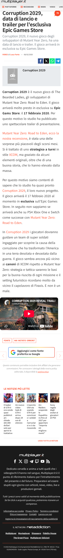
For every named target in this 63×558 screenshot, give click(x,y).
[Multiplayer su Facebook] (15, 461)
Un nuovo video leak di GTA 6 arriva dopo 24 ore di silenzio (19, 414)
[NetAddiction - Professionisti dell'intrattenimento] (38, 527)
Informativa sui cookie (14, 511)
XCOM (13, 154)
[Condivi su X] (46, 61)
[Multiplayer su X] (20, 461)
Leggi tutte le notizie (48, 441)
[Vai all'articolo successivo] (3, 355)
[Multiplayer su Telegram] (31, 461)
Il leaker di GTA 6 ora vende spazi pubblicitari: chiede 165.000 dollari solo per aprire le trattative (8, 419)
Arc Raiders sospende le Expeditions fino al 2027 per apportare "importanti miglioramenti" (43, 419)
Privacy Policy (32, 511)
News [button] (43, 7)
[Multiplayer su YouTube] (42, 461)
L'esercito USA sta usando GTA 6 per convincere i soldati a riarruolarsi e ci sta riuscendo (31, 416)
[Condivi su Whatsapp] (52, 61)
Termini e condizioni (49, 511)
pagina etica (43, 371)
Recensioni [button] (29, 7)
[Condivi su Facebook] (40, 61)
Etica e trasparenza (18, 514)
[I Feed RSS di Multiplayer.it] (48, 461)
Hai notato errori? (24, 340)
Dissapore (36, 533)
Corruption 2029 (34, 70)
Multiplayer (11, 533)
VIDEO (5, 54)
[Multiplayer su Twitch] (37, 461)
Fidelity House (49, 533)
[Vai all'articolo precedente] (60, 355)
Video (52, 7)
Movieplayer (24, 533)
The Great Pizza (21, 537)
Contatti (33, 514)
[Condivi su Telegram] (58, 61)
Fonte (7, 340)
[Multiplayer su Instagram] (26, 461)
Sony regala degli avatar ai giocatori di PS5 (54, 411)
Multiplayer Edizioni (40, 537)
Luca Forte (15, 54)
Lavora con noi (45, 514)
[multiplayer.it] (31, 455)
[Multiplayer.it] (13, 1)
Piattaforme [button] (11, 7)
